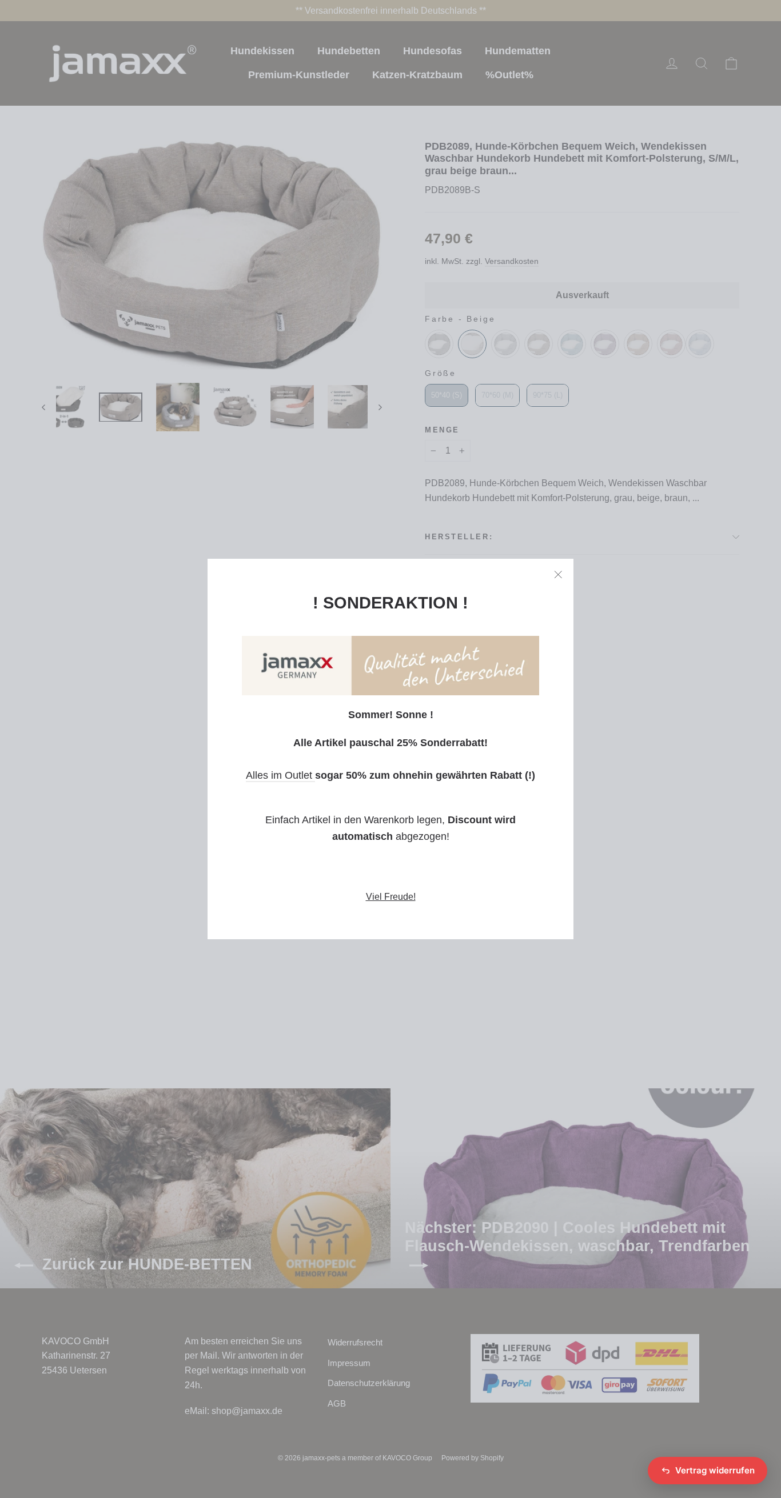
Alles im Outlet (280, 775)
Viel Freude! (391, 897)
